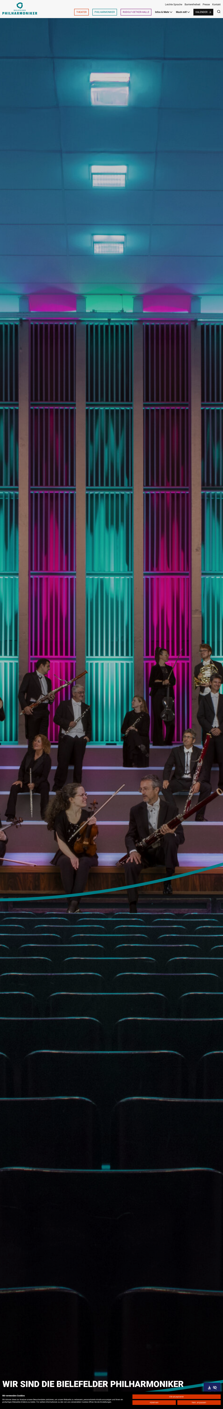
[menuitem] (81, 12)
